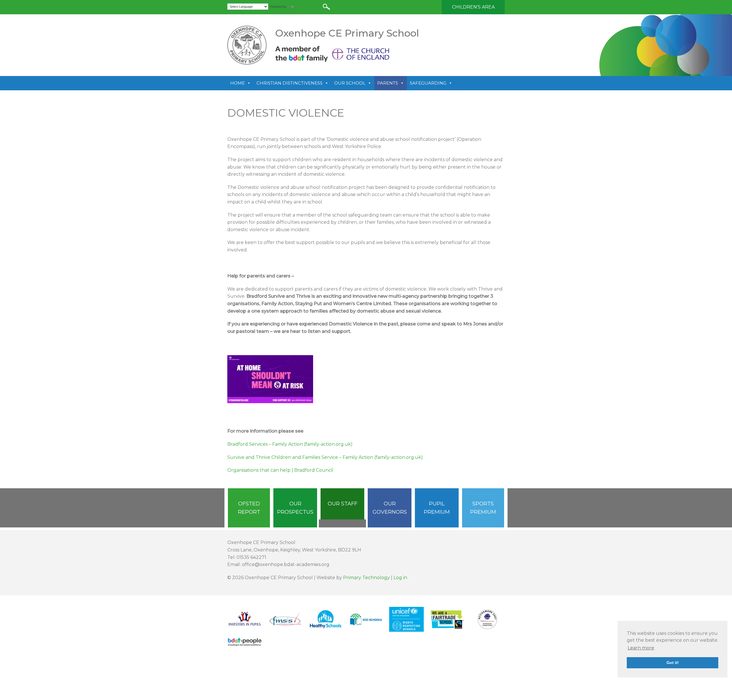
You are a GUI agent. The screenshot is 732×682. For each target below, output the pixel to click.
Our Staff (342, 504)
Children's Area (473, 7)
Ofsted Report (249, 508)
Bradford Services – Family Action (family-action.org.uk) (290, 444)
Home (237, 83)
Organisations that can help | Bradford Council (280, 470)
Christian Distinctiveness (289, 83)
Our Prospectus (295, 508)
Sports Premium (483, 508)
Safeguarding (428, 83)
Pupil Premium (437, 508)
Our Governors (390, 508)
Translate (305, 7)
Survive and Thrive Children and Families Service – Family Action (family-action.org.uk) (325, 457)
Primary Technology (366, 577)
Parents (387, 83)
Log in (400, 577)
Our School (349, 83)
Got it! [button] (673, 662)
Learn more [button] (641, 648)
